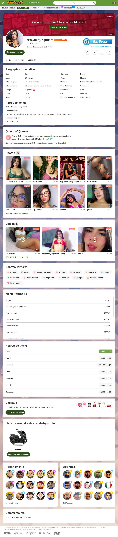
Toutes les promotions (52, 8)
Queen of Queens (50, 136)
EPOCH (53, 527)
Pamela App (81, 8)
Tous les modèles (8, 8)
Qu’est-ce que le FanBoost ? (101, 46)
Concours (68, 8)
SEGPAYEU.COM (61, 527)
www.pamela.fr (24, 527)
